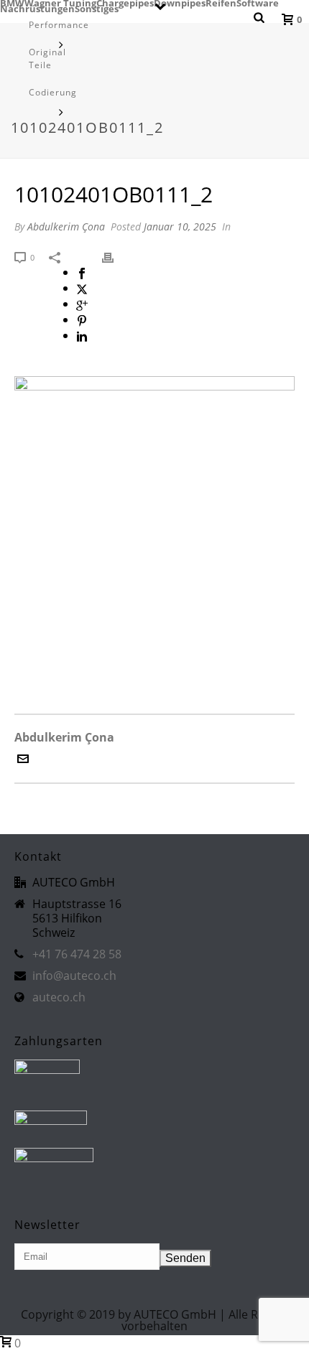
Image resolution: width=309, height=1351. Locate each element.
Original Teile (47, 58)
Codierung (53, 92)
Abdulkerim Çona (66, 226)
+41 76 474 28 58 (76, 954)
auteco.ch (59, 997)
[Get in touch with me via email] (23, 760)
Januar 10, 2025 (180, 226)
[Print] (115, 256)
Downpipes (180, 3)
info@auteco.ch (74, 975)
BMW (12, 3)
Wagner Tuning (60, 3)
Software (257, 3)
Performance (59, 25)
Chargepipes (125, 3)
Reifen (221, 3)
